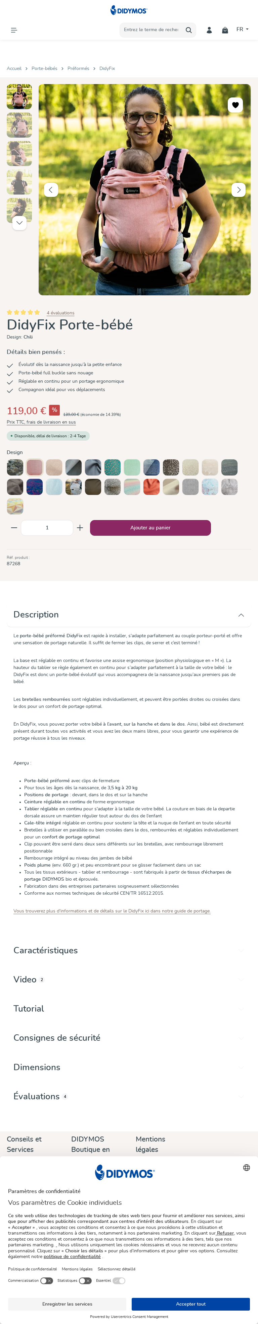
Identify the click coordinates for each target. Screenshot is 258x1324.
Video (28, 979)
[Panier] (225, 30)
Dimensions (36, 1067)
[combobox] (151, 30)
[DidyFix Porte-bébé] (145, 189)
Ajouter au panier (150, 527)
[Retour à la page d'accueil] (129, 10)
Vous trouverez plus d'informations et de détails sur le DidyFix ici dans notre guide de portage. (112, 911)
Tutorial (28, 1009)
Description (36, 614)
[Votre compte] (209, 30)
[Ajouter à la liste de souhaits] (235, 105)
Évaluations (39, 1096)
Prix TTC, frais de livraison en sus (41, 422)
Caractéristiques (45, 950)
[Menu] (14, 30)
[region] (129, 189)
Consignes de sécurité (56, 1038)
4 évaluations (61, 313)
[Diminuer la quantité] (14, 528)
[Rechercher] (189, 30)
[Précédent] (51, 190)
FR (240, 29)
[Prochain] (238, 190)
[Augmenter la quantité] (80, 528)
